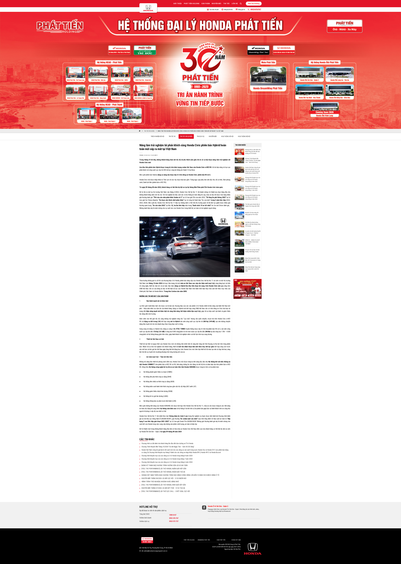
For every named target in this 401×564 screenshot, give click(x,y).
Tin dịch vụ (200, 136)
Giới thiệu (177, 3)
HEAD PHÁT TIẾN (221, 540)
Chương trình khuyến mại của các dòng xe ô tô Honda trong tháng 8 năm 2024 (166, 456)
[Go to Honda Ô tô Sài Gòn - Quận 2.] (139, 131)
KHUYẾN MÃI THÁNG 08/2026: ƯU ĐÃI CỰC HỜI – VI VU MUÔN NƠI (163, 478)
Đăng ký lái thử (228, 9)
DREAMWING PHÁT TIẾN (204, 540)
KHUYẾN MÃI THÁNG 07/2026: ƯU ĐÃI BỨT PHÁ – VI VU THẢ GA (163, 488)
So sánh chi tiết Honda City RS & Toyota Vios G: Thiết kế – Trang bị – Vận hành (252, 233)
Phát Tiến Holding (191, 3)
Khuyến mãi (216, 3)
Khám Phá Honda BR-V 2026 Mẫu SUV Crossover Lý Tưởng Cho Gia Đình (252, 260)
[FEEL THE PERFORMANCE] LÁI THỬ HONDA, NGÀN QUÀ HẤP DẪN (163, 469)
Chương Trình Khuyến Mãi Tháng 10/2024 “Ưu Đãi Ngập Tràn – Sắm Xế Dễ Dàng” (167, 447)
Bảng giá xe (241, 9)
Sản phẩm (205, 3)
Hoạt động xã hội (227, 136)
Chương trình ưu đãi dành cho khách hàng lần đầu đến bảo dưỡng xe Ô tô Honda (167, 443)
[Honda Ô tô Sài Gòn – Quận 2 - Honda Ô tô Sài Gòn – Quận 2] (148, 8)
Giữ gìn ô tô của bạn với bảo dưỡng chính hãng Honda (252, 250)
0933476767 (256, 9)
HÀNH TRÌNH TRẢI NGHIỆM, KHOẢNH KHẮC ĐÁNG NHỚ (160, 482)
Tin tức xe (172, 136)
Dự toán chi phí (214, 9)
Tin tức (226, 3)
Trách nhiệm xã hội (157, 136)
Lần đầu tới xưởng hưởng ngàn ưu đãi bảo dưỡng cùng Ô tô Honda (252, 224)
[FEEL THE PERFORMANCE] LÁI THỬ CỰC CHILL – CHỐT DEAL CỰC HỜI (165, 491)
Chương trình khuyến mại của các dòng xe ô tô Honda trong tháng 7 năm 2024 (166, 459)
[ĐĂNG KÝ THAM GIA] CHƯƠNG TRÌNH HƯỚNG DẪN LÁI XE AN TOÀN (164, 465)
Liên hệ (235, 3)
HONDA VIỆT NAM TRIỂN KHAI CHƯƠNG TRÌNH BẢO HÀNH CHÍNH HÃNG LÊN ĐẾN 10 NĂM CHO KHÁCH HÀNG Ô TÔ (180, 475)
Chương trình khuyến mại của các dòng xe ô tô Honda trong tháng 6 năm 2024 (166, 462)
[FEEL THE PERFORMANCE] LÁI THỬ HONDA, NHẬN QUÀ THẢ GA (163, 472)
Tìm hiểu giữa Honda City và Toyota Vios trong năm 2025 (252, 205)
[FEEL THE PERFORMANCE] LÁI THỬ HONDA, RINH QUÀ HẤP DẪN (163, 485)
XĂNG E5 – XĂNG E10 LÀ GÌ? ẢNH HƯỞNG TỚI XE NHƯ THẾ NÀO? (252, 242)
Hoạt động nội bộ (244, 136)
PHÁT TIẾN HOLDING (189, 540)
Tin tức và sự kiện (186, 136)
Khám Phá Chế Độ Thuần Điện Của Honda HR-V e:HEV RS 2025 (252, 269)
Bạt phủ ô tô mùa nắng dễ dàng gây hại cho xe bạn (251, 213)
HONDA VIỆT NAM (236, 540)
